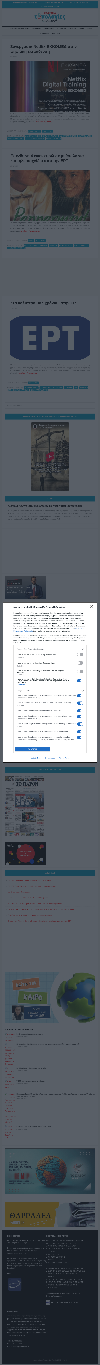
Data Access (50, 758)
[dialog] (50, 683)
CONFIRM (32, 749)
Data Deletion (36, 758)
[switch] (80, 654)
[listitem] (50, 649)
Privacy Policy (64, 758)
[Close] (92, 607)
